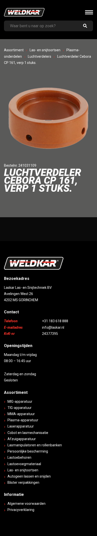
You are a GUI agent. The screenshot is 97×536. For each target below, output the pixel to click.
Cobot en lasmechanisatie (27, 433)
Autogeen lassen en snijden (29, 476)
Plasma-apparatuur (22, 420)
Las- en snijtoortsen (45, 50)
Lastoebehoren (19, 457)
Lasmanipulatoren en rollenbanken (34, 445)
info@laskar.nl (53, 327)
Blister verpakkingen (23, 482)
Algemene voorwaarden (26, 504)
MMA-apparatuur (21, 414)
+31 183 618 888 (55, 321)
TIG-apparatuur (19, 408)
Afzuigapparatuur (21, 439)
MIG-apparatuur (19, 401)
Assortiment (14, 50)
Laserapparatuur (20, 426)
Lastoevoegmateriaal (24, 464)
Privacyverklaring (20, 510)
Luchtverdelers (39, 56)
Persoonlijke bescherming (27, 451)
